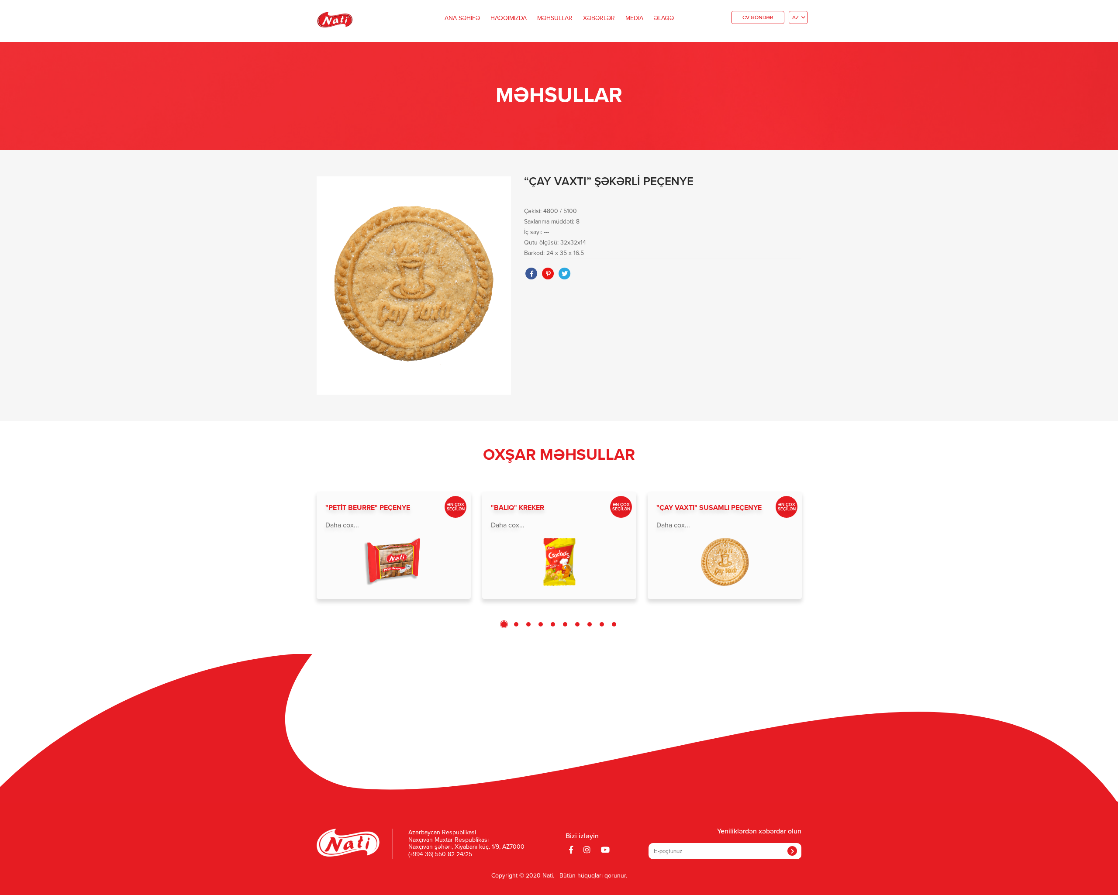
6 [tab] (565, 624)
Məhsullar (555, 18)
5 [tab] (553, 624)
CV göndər (757, 18)
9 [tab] (602, 624)
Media (634, 18)
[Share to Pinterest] (548, 274)
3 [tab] (528, 624)
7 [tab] (577, 624)
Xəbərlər (599, 18)
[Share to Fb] (531, 274)
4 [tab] (540, 624)
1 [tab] (504, 624)
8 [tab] (589, 624)
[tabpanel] (394, 545)
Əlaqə (664, 18)
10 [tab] (614, 624)
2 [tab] (516, 624)
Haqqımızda (508, 18)
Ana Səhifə (462, 18)
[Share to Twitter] (565, 274)
